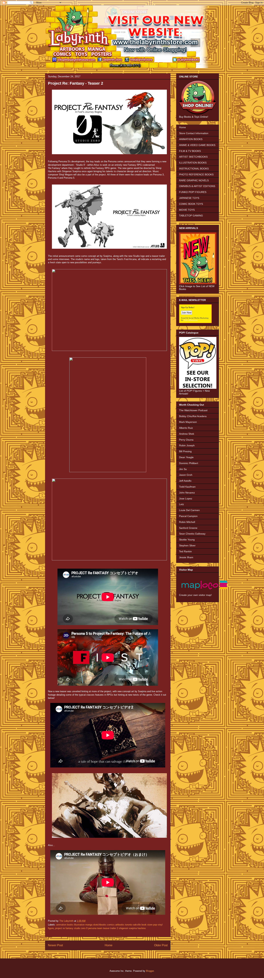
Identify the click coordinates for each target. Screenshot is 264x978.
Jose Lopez (185, 498)
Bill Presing (185, 451)
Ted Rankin (185, 551)
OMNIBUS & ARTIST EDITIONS (197, 186)
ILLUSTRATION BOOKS (193, 162)
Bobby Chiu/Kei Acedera (193, 416)
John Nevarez (187, 492)
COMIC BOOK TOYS (191, 203)
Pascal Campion (188, 516)
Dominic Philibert (188, 463)
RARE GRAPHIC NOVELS (194, 180)
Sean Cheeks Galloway (192, 533)
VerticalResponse (191, 320)
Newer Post (55, 945)
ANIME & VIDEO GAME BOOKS (197, 145)
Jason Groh (185, 474)
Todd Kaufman (187, 486)
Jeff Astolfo (185, 480)
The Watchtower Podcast (193, 410)
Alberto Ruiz (186, 427)
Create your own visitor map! (195, 595)
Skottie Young (187, 539)
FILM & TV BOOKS (190, 151)
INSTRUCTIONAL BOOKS (194, 168)
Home (108, 945)
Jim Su (183, 469)
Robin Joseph (187, 445)
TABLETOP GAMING (191, 215)
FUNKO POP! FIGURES (192, 192)
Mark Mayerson (188, 422)
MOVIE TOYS (187, 209)
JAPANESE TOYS (189, 198)
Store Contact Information (193, 133)
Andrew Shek (186, 433)
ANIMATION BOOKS (190, 139)
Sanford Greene (188, 527)
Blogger (150, 971)
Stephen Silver (187, 545)
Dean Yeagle (186, 457)
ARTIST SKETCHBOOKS (193, 156)
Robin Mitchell (187, 522)
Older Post (161, 945)
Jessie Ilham (186, 557)
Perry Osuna (186, 439)
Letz (181, 504)
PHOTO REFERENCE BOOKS (196, 174)
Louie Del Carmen (189, 510)
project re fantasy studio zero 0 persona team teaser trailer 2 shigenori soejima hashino (100, 928)
